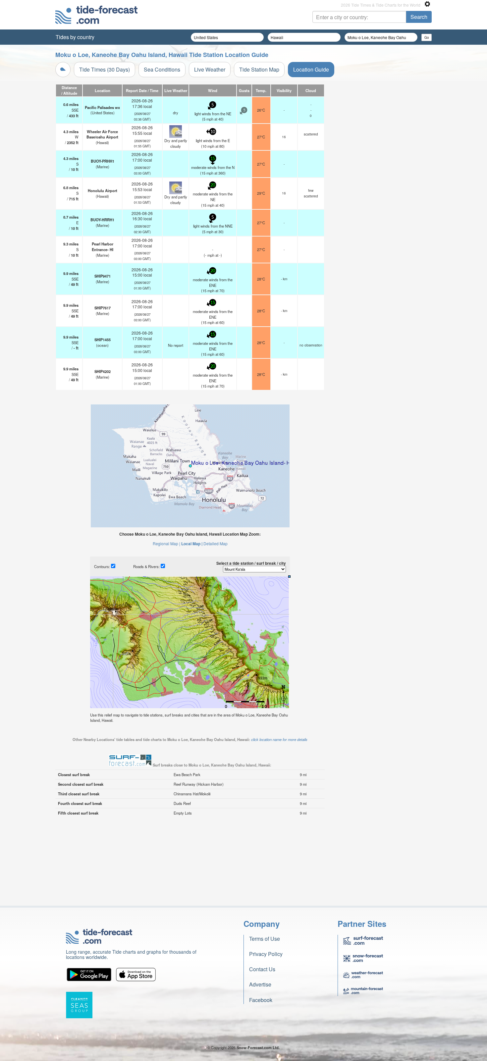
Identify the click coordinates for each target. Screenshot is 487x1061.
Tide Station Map (259, 69)
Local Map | (191, 544)
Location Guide (311, 69)
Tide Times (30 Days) (104, 69)
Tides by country (75, 37)
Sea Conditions (162, 69)
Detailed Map (215, 543)
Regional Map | (166, 543)
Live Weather (209, 69)
